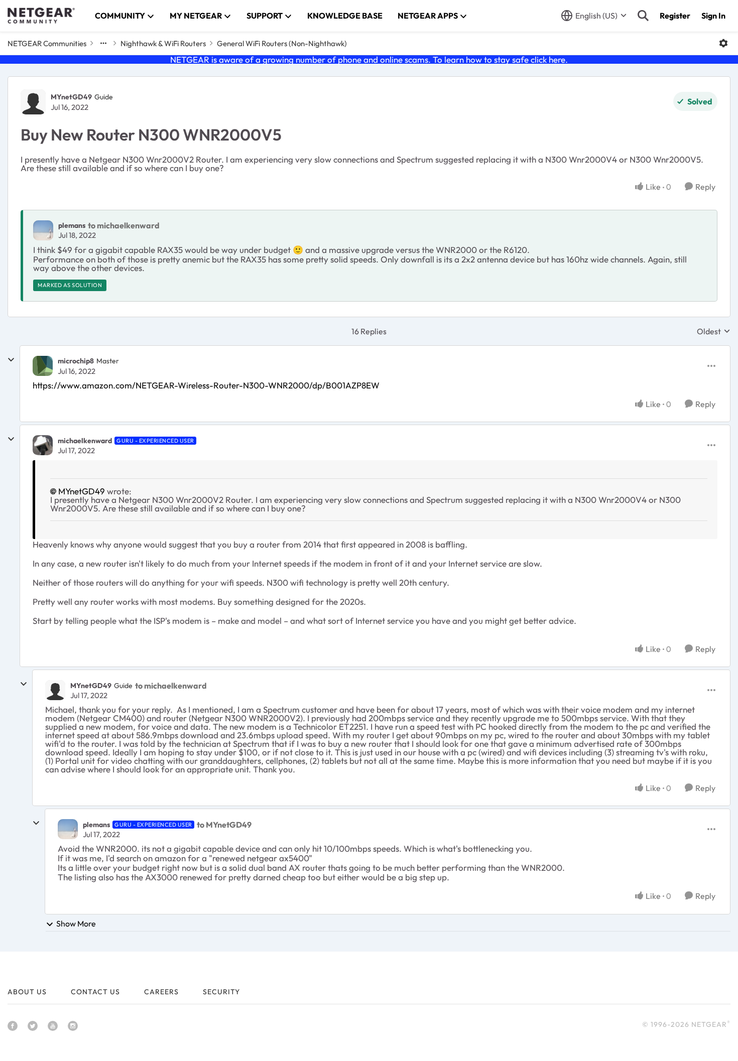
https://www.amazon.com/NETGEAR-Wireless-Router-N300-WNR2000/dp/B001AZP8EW (206, 385)
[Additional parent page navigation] (103, 43)
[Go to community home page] (41, 16)
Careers (161, 991)
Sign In (713, 16)
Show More (76, 923)
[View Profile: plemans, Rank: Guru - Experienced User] (68, 829)
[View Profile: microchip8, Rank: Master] (43, 366)
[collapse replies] (11, 360)
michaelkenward (85, 440)
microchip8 (76, 360)
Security (221, 991)
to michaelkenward (124, 225)
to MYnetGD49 (224, 825)
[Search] (643, 16)
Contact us (95, 991)
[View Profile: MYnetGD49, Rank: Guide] (33, 101)
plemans (71, 225)
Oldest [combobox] (713, 331)
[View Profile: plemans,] (43, 230)
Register (675, 16)
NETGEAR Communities (47, 43)
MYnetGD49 (71, 96)
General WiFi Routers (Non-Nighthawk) (282, 43)
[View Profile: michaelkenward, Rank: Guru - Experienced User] (43, 445)
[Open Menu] (723, 43)
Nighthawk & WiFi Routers (163, 43)
